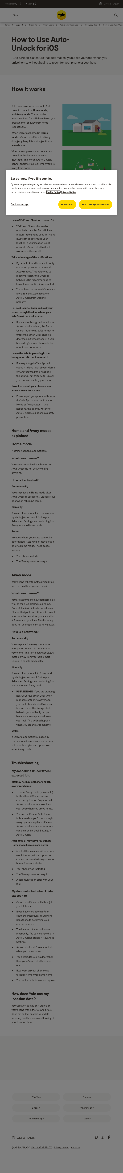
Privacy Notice (68, 192)
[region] (61, 192)
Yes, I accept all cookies (95, 204)
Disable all (67, 204)
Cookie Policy (53, 192)
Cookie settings (20, 204)
